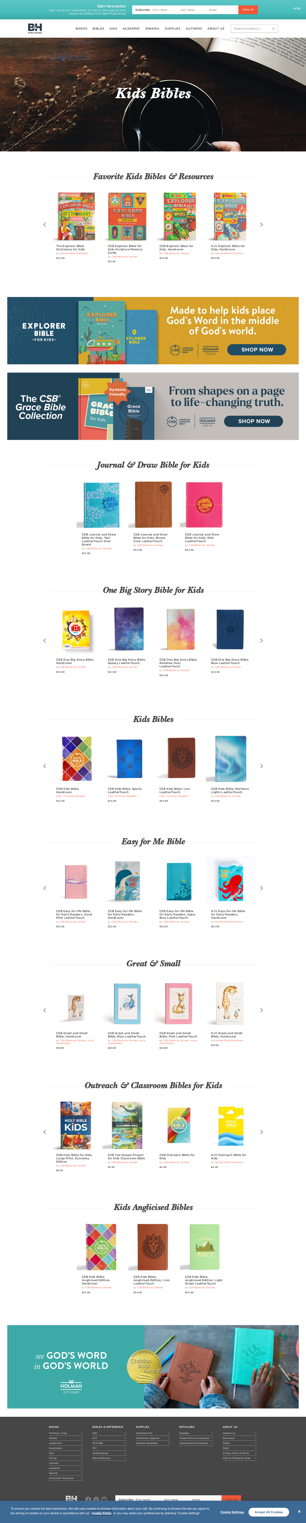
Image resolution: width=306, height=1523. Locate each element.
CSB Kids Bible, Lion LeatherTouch (174, 790)
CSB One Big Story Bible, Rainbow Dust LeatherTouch (178, 663)
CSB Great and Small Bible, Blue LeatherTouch (127, 1034)
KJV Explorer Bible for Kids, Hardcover (228, 247)
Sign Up (248, 9)
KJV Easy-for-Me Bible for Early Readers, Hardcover (228, 914)
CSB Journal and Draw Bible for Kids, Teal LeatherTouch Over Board (99, 539)
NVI (94, 1448)
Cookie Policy (102, 1513)
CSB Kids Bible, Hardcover (67, 790)
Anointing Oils (144, 1433)
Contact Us (229, 1433)
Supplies (172, 28)
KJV (94, 1438)
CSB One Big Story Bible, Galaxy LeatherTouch (127, 661)
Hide (298, 8)
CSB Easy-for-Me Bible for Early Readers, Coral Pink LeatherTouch (74, 914)
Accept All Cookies (269, 1512)
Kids (113, 28)
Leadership (55, 1443)
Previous (44, 224)
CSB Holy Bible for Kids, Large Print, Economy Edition (74, 1158)
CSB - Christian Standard (70, 796)
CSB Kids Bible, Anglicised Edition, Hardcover (96, 1280)
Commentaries (100, 1453)
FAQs (226, 1448)
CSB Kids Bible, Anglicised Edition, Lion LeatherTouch (151, 1280)
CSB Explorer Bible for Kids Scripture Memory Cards (125, 249)
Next (261, 224)
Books (81, 28)
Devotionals (55, 1448)
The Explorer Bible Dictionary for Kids (70, 247)
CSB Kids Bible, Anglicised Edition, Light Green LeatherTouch (204, 1280)
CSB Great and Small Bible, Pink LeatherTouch (178, 1034)
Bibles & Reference (107, 1426)
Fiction (53, 1458)
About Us (216, 28)
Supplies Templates (147, 1443)
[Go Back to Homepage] (71, 1500)
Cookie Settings (232, 1512)
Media (226, 1443)
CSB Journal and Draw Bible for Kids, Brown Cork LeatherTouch (150, 538)
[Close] (299, 1511)
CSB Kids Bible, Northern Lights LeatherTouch (230, 790)
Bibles (98, 28)
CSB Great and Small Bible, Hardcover (72, 1034)
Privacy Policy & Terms (236, 1453)
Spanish (152, 28)
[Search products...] (273, 28)
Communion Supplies (147, 1438)
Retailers (187, 1426)
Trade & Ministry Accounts (194, 1438)
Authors (194, 28)
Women (53, 1438)
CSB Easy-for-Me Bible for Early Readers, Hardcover (125, 914)
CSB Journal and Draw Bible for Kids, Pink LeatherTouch (202, 538)
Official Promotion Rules (237, 1458)
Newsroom (229, 1438)
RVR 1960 (97, 1443)
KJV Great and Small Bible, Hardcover (227, 1034)
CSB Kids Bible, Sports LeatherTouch (125, 790)
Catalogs (184, 1433)
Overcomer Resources (61, 1478)
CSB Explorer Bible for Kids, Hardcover (176, 247)
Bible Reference (101, 1458)
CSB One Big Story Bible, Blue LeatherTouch (230, 661)
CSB (94, 1433)
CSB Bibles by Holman (125, 256)
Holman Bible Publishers (74, 253)
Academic (131, 28)
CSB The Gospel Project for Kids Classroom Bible (126, 1156)
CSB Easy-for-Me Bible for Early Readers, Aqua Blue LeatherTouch (177, 914)
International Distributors (193, 1443)
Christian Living (58, 1433)
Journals (53, 1463)
